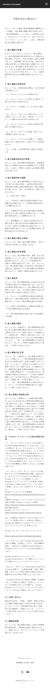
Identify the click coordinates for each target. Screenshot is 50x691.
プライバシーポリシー (25, 658)
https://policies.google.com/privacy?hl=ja (23, 513)
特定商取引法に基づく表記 (25, 662)
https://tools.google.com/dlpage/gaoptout (23, 536)
